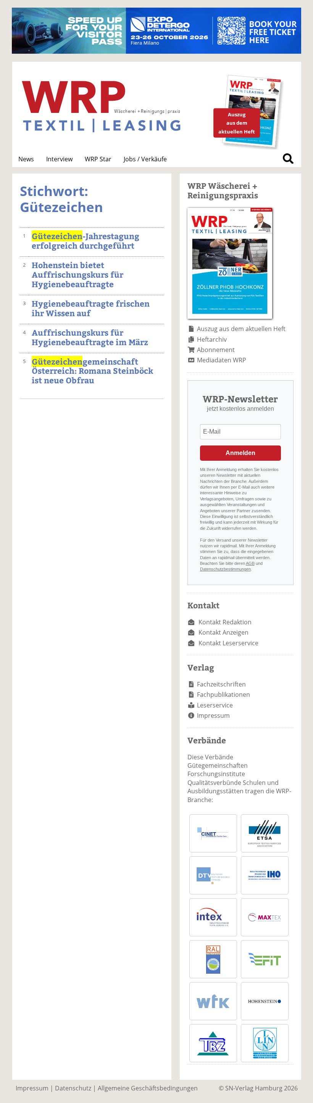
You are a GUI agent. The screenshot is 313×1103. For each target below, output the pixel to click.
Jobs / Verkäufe (145, 159)
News (26, 159)
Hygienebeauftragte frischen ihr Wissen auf (91, 308)
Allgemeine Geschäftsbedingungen (148, 1088)
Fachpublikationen (223, 694)
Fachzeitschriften (221, 684)
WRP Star (98, 159)
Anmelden (240, 453)
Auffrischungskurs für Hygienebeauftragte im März (90, 337)
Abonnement (216, 350)
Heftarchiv (212, 339)
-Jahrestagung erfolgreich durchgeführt (85, 240)
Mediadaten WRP (221, 360)
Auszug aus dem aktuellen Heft (241, 329)
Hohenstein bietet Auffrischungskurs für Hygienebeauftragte (77, 274)
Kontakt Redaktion (225, 622)
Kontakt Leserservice (228, 643)
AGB (250, 563)
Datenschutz (73, 1088)
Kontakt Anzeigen (223, 632)
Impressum (213, 715)
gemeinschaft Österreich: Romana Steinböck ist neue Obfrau (92, 371)
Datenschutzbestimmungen (225, 569)
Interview (59, 159)
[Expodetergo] (156, 51)
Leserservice (215, 705)
